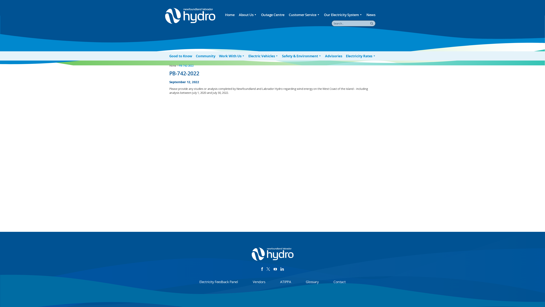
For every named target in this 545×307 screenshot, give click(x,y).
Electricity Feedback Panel (218, 281)
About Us (246, 14)
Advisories (333, 56)
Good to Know (180, 56)
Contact (340, 281)
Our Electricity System (341, 14)
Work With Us (230, 56)
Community (205, 56)
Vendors (259, 281)
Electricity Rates (359, 56)
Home (230, 14)
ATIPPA (285, 281)
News (370, 14)
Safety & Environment (300, 56)
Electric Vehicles (261, 56)
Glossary (312, 281)
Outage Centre (273, 14)
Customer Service (302, 14)
